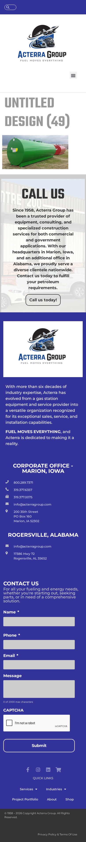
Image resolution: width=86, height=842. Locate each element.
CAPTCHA (13, 710)
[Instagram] (38, 769)
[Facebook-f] (27, 769)
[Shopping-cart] (58, 769)
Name (11, 612)
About (52, 799)
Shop (69, 799)
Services (26, 789)
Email (10, 655)
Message (12, 675)
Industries (54, 789)
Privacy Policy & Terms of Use (57, 834)
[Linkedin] (48, 769)
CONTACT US (32, 7)
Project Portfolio (25, 799)
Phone (11, 635)
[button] (73, 75)
